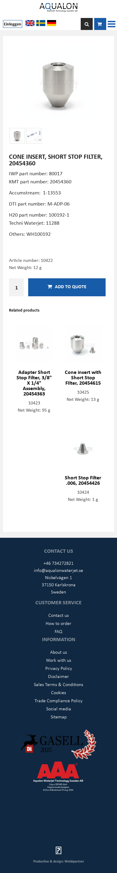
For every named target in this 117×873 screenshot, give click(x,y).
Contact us (58, 615)
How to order (58, 623)
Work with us (58, 660)
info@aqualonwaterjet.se (58, 570)
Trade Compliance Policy (58, 700)
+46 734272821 (59, 563)
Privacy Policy (58, 668)
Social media (58, 708)
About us (58, 652)
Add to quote (70, 286)
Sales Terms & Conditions (58, 684)
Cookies (58, 692)
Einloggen (12, 24)
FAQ (58, 631)
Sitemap (59, 716)
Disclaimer (58, 676)
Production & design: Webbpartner (58, 861)
